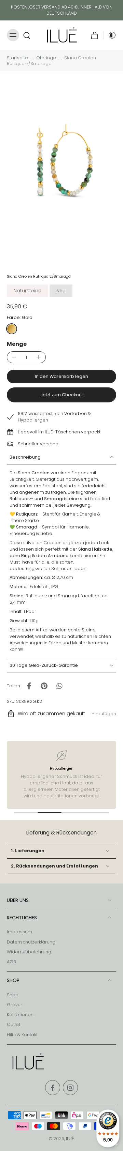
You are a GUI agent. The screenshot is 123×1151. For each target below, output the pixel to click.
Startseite (17, 58)
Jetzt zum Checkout (61, 395)
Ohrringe (46, 58)
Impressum (19, 932)
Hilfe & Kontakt (22, 1035)
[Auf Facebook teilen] (29, 685)
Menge (17, 344)
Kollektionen (20, 1014)
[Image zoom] (61, 169)
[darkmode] (110, 35)
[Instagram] (70, 1087)
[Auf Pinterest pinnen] (44, 685)
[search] (26, 35)
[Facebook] (52, 1087)
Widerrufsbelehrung (29, 952)
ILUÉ (70, 1138)
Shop (12, 995)
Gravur (14, 1005)
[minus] (14, 357)
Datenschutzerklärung (31, 942)
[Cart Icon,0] (94, 35)
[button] (61, 377)
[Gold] (11, 329)
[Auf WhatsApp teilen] (59, 685)
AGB (11, 962)
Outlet (13, 1024)
